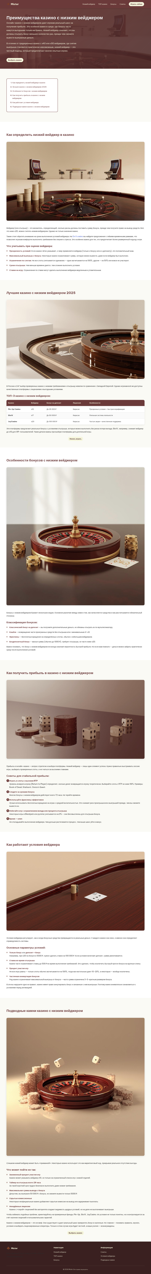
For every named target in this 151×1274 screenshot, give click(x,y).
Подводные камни (108, 1260)
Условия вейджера (108, 1256)
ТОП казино (102, 4)
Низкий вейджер (88, 4)
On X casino (77, 236)
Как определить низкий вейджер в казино (28, 83)
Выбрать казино (15, 60)
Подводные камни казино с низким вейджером (31, 107)
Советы (123, 4)
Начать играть (75, 439)
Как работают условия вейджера (25, 102)
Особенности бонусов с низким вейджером (29, 91)
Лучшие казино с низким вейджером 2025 (29, 87)
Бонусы (113, 4)
